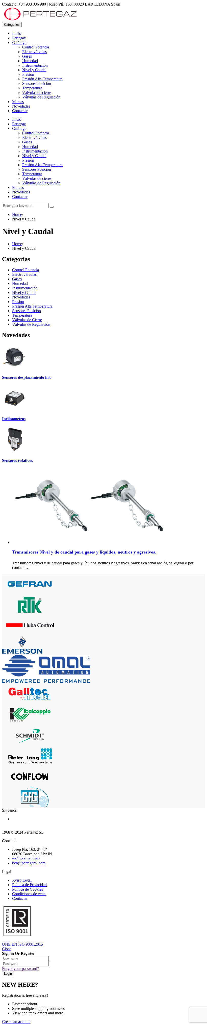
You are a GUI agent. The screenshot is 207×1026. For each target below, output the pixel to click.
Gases (27, 56)
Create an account (16, 1021)
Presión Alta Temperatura (42, 79)
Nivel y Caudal (34, 70)
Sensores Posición (36, 83)
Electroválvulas (34, 51)
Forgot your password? (20, 968)
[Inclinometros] (14, 409)
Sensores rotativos (17, 460)
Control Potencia (35, 47)
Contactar (20, 111)
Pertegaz (19, 38)
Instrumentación (35, 65)
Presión (28, 74)
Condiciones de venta (29, 894)
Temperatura (32, 88)
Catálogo (19, 42)
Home (17, 214)
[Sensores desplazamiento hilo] (14, 367)
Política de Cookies (27, 889)
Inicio (16, 33)
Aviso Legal (22, 880)
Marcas (18, 101)
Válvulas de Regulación (41, 97)
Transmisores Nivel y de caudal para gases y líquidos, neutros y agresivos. (84, 552)
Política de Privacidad (29, 885)
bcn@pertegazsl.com (28, 863)
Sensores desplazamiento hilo (26, 377)
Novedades (21, 106)
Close (6, 949)
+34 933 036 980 (26, 858)
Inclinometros (13, 419)
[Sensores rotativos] (14, 450)
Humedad (30, 61)
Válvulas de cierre (36, 92)
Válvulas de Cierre (27, 320)
